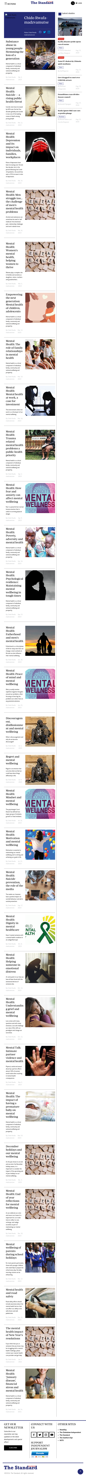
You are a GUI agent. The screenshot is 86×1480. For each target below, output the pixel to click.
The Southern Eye (66, 1438)
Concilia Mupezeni (63, 122)
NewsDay (63, 1430)
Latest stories (68, 13)
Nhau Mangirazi (65, 53)
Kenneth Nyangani (65, 104)
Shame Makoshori (65, 50)
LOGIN (79, 3)
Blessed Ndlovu (64, 119)
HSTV (62, 1440)
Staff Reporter (64, 71)
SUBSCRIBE (13, 1448)
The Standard (65, 1435)
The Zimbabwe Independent (70, 1432)
